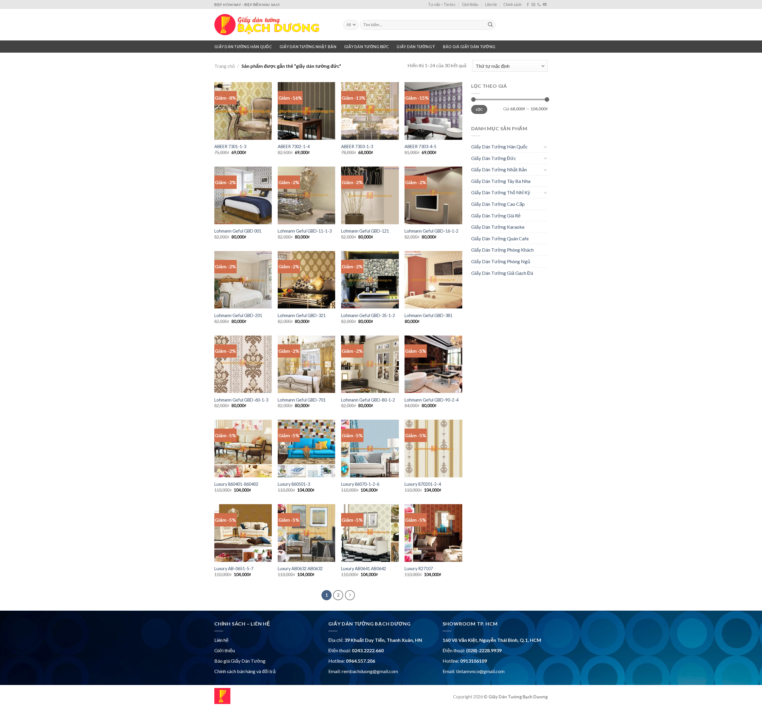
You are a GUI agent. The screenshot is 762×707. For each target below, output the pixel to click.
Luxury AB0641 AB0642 (363, 568)
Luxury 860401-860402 (236, 484)
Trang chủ (224, 66)
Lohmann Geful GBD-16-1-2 (431, 230)
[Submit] (490, 25)
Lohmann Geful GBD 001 (237, 230)
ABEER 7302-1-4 (294, 146)
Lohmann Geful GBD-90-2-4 (431, 399)
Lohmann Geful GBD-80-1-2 (368, 399)
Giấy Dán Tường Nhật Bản (307, 46)
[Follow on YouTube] (544, 5)
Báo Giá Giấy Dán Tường (469, 46)
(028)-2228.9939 (484, 650)
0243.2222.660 (368, 650)
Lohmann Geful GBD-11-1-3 (305, 230)
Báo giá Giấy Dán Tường (240, 661)
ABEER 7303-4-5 (420, 146)
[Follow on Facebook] (528, 5)
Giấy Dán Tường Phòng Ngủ (500, 261)
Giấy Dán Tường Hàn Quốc (499, 146)
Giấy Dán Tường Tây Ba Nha (500, 181)
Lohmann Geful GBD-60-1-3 (241, 399)
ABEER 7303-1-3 (357, 146)
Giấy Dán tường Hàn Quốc (243, 46)
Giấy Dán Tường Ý (415, 46)
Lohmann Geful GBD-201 (238, 315)
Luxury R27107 (419, 568)
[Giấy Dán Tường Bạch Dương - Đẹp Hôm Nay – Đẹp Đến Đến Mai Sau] (274, 24)
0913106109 (473, 661)
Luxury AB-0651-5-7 (233, 568)
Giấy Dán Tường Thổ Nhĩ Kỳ (500, 192)
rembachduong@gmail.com (370, 671)
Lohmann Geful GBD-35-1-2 (368, 315)
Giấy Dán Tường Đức (366, 46)
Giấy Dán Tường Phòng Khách (502, 250)
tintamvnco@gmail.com (480, 671)
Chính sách (512, 4)
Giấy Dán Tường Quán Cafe (500, 238)
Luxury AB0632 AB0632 (300, 568)
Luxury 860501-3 (294, 484)
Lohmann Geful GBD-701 (302, 399)
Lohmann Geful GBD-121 (365, 230)
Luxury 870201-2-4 (423, 484)
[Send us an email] (533, 5)
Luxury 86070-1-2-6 (360, 484)
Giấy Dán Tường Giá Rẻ (496, 215)
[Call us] (539, 5)
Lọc (479, 109)
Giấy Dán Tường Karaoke (497, 227)
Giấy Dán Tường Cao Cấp (498, 204)
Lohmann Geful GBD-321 (302, 315)
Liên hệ (491, 4)
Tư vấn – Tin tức (441, 4)
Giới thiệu (470, 4)
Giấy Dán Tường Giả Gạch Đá (502, 273)
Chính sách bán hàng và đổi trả (245, 671)
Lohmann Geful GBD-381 (428, 315)
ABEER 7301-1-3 (230, 146)
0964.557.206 (360, 661)
